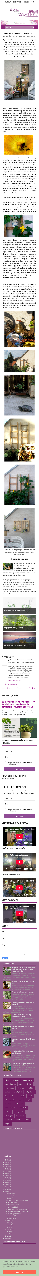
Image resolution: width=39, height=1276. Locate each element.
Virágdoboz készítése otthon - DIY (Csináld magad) (23, 1052)
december (10, 1193)
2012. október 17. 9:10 (14, 680)
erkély (31, 1088)
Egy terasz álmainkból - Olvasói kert (17, 1211)
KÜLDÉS (19, 769)
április (9, 1227)
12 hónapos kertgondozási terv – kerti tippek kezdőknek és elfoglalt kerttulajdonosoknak (19, 704)
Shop (32, 2)
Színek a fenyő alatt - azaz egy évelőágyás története (21, 1015)
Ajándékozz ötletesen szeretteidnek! (17, 1200)
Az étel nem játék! (11, 1202)
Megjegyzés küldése (11, 684)
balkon (7, 1080)
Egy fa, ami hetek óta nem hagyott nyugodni (23, 1003)
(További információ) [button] (10, 1267)
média (30, 1096)
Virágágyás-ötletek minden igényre (23, 992)
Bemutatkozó (17, 2)
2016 (6, 1182)
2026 (6, 1160)
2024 (6, 1164)
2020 (6, 1173)
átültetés (18, 1120)
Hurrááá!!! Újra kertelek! (13, 1214)
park (20, 1100)
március (9, 1229)
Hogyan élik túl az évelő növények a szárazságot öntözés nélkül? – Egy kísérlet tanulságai (23, 969)
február (9, 1231)
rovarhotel (8, 1104)
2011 (6, 1236)
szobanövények (10, 1108)
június (9, 1223)
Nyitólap (8, 2)
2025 (6, 1162)
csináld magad (27, 1080)
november (10, 1196)
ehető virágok (9, 1088)
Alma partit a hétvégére (13, 1207)
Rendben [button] (19, 1272)
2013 (6, 1189)
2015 (6, 1184)
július (8, 1220)
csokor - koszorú (10, 1084)
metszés (22, 1096)
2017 (6, 1180)
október (9, 1198)
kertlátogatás (31, 36)
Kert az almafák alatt (12, 1205)
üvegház (7, 1123)
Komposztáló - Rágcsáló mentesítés (23, 1063)
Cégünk (26, 2)
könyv (13, 1096)
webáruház (8, 1120)
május (9, 1225)
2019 (6, 1175)
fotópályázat (18, 1092)
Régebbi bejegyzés (31, 688)
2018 (6, 1178)
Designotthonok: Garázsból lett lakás (17, 1209)
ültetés (27, 1120)
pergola (28, 1100)
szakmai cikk (19, 1104)
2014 (6, 1187)
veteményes (9, 1116)
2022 (6, 1169)
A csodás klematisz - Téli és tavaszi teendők (23, 1028)
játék (6, 1096)
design (29, 1084)
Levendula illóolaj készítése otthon (23, 981)
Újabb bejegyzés (7, 688)
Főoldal (19, 688)
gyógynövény (29, 1092)
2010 (6, 1238)
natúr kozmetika (10, 1100)
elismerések (21, 1088)
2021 (6, 1171)
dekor (21, 1084)
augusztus (10, 1218)
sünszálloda (23, 1108)
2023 (6, 1166)
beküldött (23, 36)
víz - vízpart (20, 1116)
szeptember (10, 1216)
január (9, 1234)
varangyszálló (18, 1112)
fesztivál (7, 1092)
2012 (6, 1191)
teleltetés (8, 1112)
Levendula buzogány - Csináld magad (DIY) (23, 1040)
